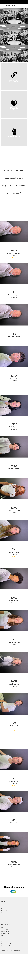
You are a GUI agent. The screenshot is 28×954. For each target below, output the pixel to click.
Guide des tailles (4, 912)
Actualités (3, 941)
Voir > (13, 258)
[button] (14, 2)
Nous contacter (4, 935)
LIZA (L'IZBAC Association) (7, 914)
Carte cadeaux (4, 916)
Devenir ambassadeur (6, 910)
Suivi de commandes (5, 929)
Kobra (2, 921)
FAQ (2, 927)
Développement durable (6, 943)
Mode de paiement (5, 933)
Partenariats (4, 919)
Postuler (13, 891)
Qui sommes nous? (5, 945)
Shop (2, 908)
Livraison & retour (5, 931)
